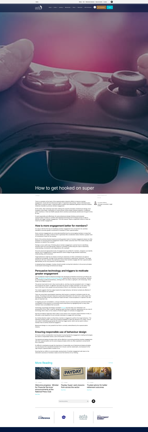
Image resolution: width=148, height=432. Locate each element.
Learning (61, 7)
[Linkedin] (112, 2)
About (50, 7)
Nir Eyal (63, 307)
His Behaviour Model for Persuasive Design (50, 278)
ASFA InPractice (87, 7)
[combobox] (73, 401)
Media (80, 1)
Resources (80, 7)
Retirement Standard (90, 1)
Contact (105, 1)
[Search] (87, 401)
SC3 (84, 1)
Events (55, 7)
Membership (67, 7)
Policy (74, 7)
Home (37, 1)
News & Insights (99, 1)
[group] (44, 417)
